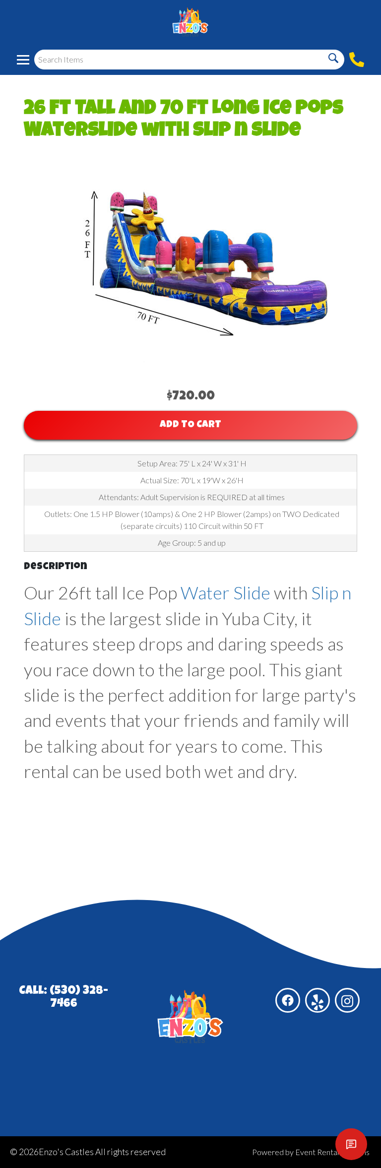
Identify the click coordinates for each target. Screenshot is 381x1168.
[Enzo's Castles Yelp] (317, 1000)
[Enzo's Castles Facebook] (287, 1000)
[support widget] (351, 1144)
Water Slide (225, 592)
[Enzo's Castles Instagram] (347, 1000)
